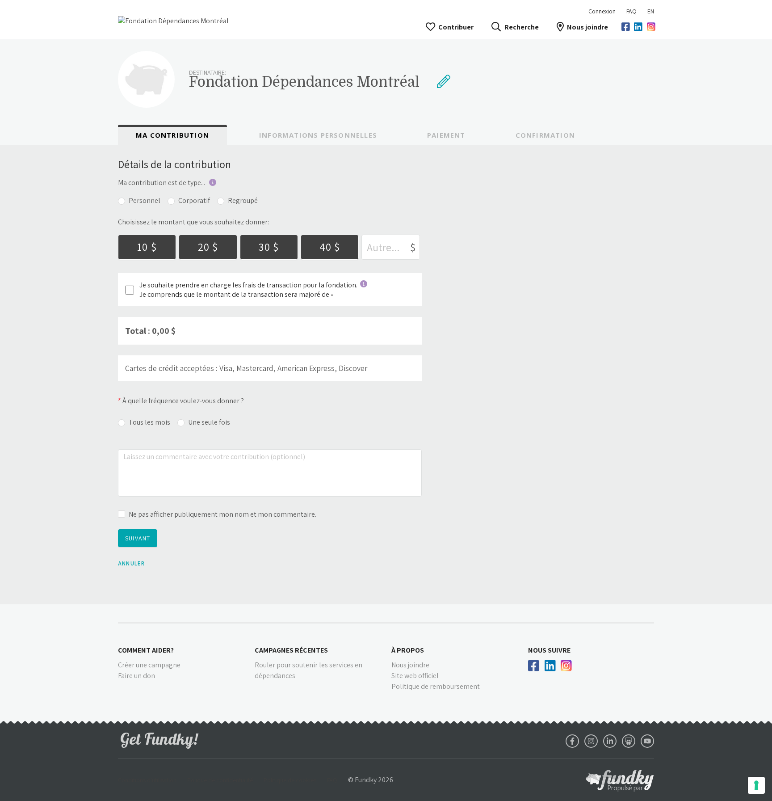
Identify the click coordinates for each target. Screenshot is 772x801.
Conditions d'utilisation (147, 780)
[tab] (172, 135)
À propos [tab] (407, 650)
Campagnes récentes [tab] (291, 650)
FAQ (631, 11)
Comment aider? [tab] (146, 650)
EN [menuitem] (650, 11)
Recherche (521, 27)
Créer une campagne (149, 665)
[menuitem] (631, 11)
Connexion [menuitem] (602, 11)
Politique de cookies (290, 780)
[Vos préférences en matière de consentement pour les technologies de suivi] (756, 785)
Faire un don (136, 675)
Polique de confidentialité (220, 780)
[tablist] (386, 135)
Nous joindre (587, 27)
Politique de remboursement (435, 686)
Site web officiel (415, 675)
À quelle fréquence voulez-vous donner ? (183, 400)
